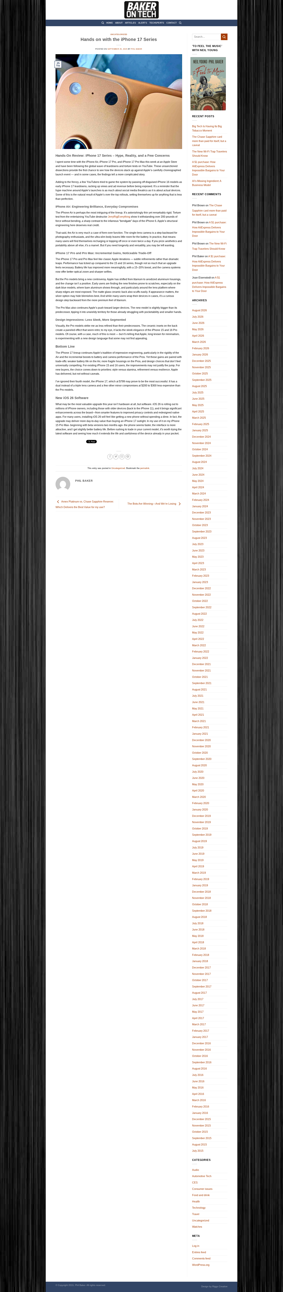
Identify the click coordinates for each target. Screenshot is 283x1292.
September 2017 (201, 986)
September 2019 (201, 834)
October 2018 (200, 904)
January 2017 (200, 1037)
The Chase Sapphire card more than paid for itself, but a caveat (209, 141)
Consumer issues (202, 1189)
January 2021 (200, 733)
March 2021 (199, 721)
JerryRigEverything (119, 216)
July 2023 (197, 544)
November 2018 (201, 898)
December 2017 (201, 967)
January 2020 (200, 809)
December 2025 (201, 361)
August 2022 (199, 613)
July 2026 (197, 316)
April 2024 (198, 487)
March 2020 (199, 797)
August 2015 (199, 1144)
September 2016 (201, 1062)
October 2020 (200, 752)
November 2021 (201, 670)
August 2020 (199, 765)
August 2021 (199, 689)
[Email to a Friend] (122, 456)
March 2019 (199, 872)
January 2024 (200, 506)
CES (195, 1182)
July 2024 (197, 468)
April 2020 (198, 790)
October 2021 (200, 677)
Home (109, 23)
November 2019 (201, 822)
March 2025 (199, 417)
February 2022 (200, 651)
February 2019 (200, 879)
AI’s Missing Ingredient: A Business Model (206, 183)
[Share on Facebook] (110, 456)
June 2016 (198, 1081)
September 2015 (201, 1138)
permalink (144, 468)
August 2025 (199, 386)
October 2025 (200, 373)
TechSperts (156, 23)
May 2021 (198, 708)
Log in (195, 1246)
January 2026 (200, 354)
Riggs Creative (219, 1286)
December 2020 (201, 740)
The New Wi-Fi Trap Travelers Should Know (209, 153)
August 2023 (199, 538)
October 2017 (200, 980)
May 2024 (198, 481)
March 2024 (199, 493)
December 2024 (201, 436)
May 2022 (198, 632)
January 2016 (200, 1113)
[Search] (103, 23)
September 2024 (201, 455)
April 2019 (198, 866)
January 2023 (200, 582)
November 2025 (201, 367)
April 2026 (198, 335)
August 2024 (199, 462)
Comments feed (201, 1258)
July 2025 (197, 392)
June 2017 (198, 1005)
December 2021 (201, 664)
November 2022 (201, 594)
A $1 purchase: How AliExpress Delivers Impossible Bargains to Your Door (208, 168)
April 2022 (198, 639)
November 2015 (201, 1125)
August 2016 (199, 1068)
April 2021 (198, 714)
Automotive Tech (201, 1176)
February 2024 (200, 500)
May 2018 (198, 936)
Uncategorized (118, 34)
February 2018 (200, 955)
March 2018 (199, 948)
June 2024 (198, 474)
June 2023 (198, 550)
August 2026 (199, 310)
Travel (195, 1214)
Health (196, 1201)
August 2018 (199, 917)
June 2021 (198, 702)
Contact (171, 23)
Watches (197, 1226)
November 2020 (201, 746)
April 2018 (198, 942)
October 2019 (200, 828)
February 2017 (200, 1030)
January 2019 (200, 885)
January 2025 (200, 430)
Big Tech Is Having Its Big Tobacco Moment (207, 128)
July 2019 (197, 847)
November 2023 (201, 519)
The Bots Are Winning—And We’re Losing (152, 503)
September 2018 (201, 910)
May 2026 (198, 329)
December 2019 (201, 816)
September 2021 (201, 683)
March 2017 (199, 1024)
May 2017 (198, 1011)
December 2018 (201, 891)
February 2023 (200, 575)
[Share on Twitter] (116, 456)
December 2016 (201, 1043)
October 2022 (200, 601)
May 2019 (198, 860)
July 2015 (197, 1150)
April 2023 (198, 563)
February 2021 (200, 727)
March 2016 (199, 1100)
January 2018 (200, 961)
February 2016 (200, 1106)
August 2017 (199, 992)
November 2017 (201, 974)
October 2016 (200, 1056)
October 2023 (200, 525)
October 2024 (200, 449)
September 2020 (201, 759)
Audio (195, 1170)
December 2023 (201, 512)
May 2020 (198, 784)
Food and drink (201, 1195)
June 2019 (198, 853)
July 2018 (197, 923)
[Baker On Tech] (141, 10)
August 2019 (199, 841)
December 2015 (201, 1119)
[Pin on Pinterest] (128, 456)
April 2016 (198, 1094)
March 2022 (199, 645)
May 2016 (198, 1087)
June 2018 (198, 929)
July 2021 (197, 695)
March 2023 (199, 569)
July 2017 (197, 999)
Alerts (142, 23)
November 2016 (201, 1049)
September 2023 (201, 531)
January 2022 (200, 658)
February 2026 (200, 348)
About (119, 23)
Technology (199, 1207)
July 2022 (197, 620)
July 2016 (197, 1075)
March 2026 (199, 342)
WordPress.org (200, 1265)
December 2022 (201, 588)
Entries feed (199, 1252)
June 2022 (198, 626)
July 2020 (197, 771)
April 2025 (198, 411)
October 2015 (200, 1131)
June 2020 (198, 778)
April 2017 (198, 1018)
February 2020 (200, 803)
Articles (130, 23)
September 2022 (201, 607)
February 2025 (200, 424)
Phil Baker (136, 49)
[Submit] (224, 37)
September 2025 (201, 380)
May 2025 (198, 405)
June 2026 (198, 323)
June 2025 (198, 398)
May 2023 (198, 556)
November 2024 (201, 443)
